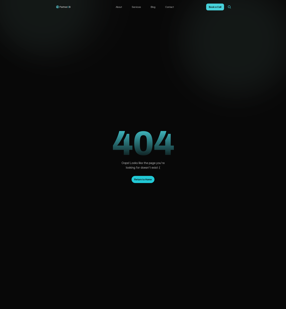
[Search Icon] (229, 7)
